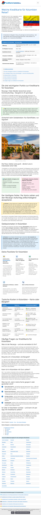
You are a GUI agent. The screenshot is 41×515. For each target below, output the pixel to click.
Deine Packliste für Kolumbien (10, 77)
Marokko (12, 483)
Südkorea (28, 474)
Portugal (28, 469)
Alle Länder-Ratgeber (21, 422)
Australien (4, 446)
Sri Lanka (4, 462)
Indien (3, 478)
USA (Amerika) (5, 440)
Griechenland (13, 476)
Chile (8, 433)
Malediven (28, 483)
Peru (15, 422)
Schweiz (28, 460)
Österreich (4, 460)
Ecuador (4, 458)
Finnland (12, 481)
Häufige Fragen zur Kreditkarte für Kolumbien (14, 80)
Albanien (4, 483)
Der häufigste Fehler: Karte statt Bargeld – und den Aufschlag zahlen (19, 73)
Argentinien (9, 431)
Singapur (12, 460)
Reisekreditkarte (6, 260)
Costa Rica (13, 472)
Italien (3, 456)
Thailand (28, 453)
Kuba (8, 430)
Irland (12, 478)
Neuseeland (13, 446)
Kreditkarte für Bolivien (9, 427)
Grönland (12, 469)
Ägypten (4, 481)
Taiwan (27, 467)
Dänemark (4, 467)
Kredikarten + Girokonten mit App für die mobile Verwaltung (14, 501)
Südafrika (28, 451)
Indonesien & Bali (14, 451)
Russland (4, 453)
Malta (12, 465)
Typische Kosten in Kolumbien (10, 78)
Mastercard (21, 51)
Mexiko (27, 440)
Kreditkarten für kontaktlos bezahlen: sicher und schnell (14, 499)
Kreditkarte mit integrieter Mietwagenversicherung (12, 503)
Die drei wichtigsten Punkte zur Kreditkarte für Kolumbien (16, 71)
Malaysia (4, 451)
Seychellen (4, 485)
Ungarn (12, 467)
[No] (39, 511)
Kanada (12, 440)
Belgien (3, 469)
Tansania (28, 478)
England (3, 476)
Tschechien (28, 465)
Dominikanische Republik (31, 458)
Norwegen (28, 444)
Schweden (28, 446)
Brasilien (11, 422)
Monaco (3, 472)
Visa (17, 51)
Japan (12, 449)
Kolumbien (28, 472)
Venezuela (13, 458)
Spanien (28, 456)
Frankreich (13, 474)
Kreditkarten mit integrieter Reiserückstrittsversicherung (14, 506)
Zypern (27, 481)
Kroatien (28, 476)
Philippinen (28, 462)
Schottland (4, 465)
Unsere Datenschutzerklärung (22, 512)
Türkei (3, 449)
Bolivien (12, 444)
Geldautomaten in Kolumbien (10, 75)
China (12, 462)
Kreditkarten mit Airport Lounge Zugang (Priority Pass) (13, 497)
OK (12, 512)
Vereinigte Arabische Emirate (17, 456)
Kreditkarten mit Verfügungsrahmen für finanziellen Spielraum (15, 494)
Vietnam (28, 449)
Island (3, 474)
